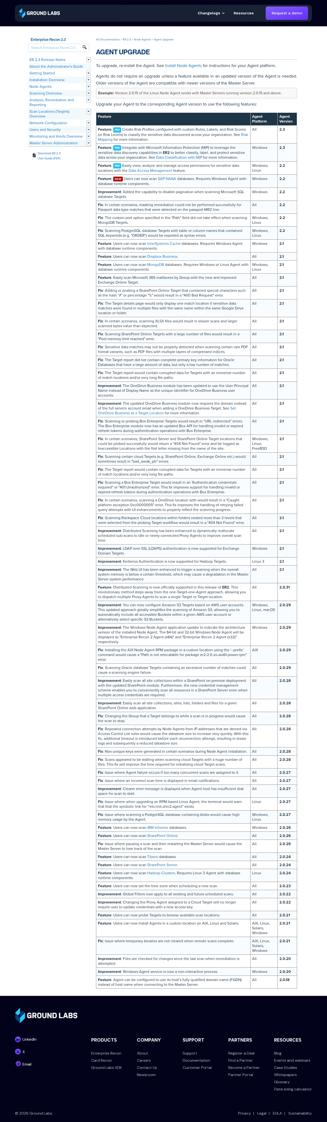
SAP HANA (167, 178)
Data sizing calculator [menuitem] (293, 1089)
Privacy (244, 1113)
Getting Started (42, 73)
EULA (277, 1113)
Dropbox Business (162, 256)
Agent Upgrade (164, 39)
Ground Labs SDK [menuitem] (106, 1067)
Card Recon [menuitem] (101, 1060)
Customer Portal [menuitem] (197, 1067)
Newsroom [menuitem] (146, 1074)
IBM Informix (157, 827)
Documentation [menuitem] (196, 1060)
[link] (39, 12)
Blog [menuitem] (278, 1053)
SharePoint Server (162, 865)
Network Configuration (48, 123)
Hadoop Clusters (161, 873)
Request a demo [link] (286, 13)
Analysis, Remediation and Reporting (51, 102)
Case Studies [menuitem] (285, 1067)
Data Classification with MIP (179, 157)
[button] (244, 13)
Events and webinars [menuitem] (292, 1060)
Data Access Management (150, 170)
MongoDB (155, 264)
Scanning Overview (45, 93)
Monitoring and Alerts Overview (56, 136)
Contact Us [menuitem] (147, 1067)
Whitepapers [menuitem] (285, 1074)
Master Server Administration (53, 143)
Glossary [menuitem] (282, 1081)
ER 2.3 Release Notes (47, 59)
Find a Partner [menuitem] (240, 1060)
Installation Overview (47, 80)
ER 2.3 (127, 39)
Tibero (152, 856)
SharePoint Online (162, 835)
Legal (261, 1113)
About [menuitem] (142, 1053)
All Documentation (108, 39)
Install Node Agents (183, 65)
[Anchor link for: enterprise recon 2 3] (68, 39)
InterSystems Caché (163, 243)
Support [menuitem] (190, 1053)
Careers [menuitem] (144, 1060)
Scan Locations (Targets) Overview (49, 114)
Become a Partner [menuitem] (244, 1067)
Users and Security (45, 129)
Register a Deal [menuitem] (241, 1053)
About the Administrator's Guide (56, 66)
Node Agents (40, 86)
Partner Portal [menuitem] (240, 1074)
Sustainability (300, 1113)
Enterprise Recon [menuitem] (106, 1053)
